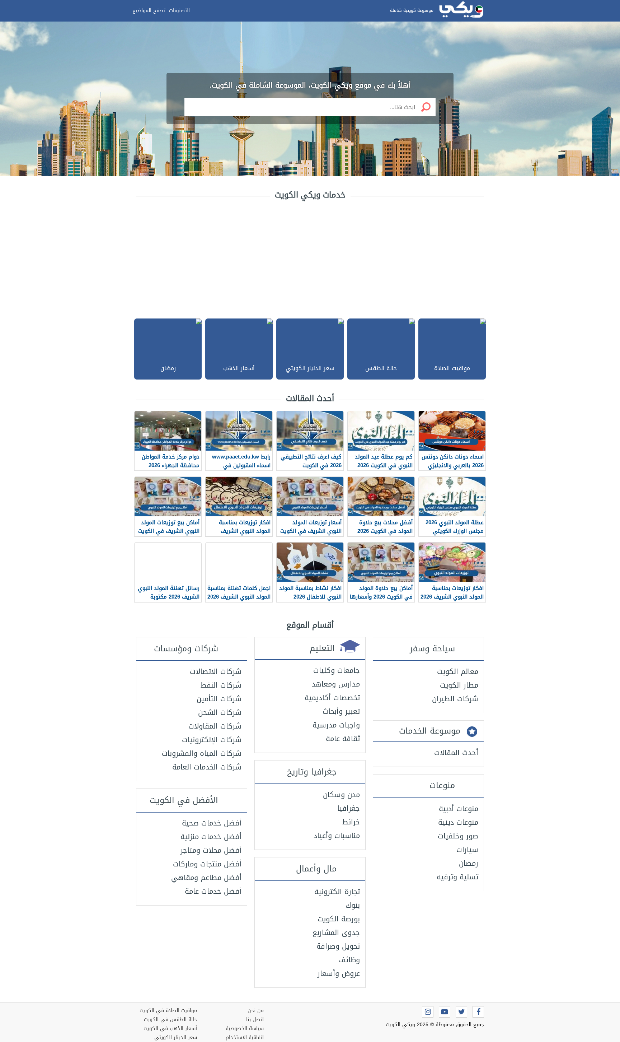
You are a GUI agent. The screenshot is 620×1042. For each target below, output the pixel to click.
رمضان (468, 863)
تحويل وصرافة (338, 946)
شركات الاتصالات (215, 671)
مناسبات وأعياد (337, 836)
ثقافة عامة (343, 739)
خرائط (351, 822)
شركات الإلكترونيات (211, 740)
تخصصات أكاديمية (332, 698)
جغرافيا (348, 808)
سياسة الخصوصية (245, 1028)
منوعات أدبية (458, 809)
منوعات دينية (458, 822)
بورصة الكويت (339, 919)
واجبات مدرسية (336, 725)
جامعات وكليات (336, 670)
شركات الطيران (455, 699)
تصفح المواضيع (148, 10)
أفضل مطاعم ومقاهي (206, 878)
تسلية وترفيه (457, 877)
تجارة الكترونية (337, 892)
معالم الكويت (457, 671)
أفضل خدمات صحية (211, 823)
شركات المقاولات (214, 726)
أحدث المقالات (456, 753)
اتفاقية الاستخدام (245, 1037)
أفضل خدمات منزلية (210, 837)
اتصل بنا (255, 1019)
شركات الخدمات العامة (206, 767)
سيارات (467, 850)
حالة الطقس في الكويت (170, 1019)
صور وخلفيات (458, 836)
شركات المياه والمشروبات (201, 753)
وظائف (349, 960)
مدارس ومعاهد (336, 684)
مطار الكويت (459, 685)
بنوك (353, 905)
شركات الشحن (219, 712)
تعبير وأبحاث (341, 711)
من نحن (256, 1010)
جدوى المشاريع (336, 932)
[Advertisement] (310, 257)
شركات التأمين (219, 699)
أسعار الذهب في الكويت (170, 1028)
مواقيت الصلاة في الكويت (168, 1010)
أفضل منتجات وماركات (207, 864)
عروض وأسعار (339, 973)
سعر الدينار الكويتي (175, 1037)
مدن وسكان (341, 795)
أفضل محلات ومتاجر (210, 850)
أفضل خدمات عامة (213, 891)
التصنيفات (179, 10)
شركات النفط (221, 685)
